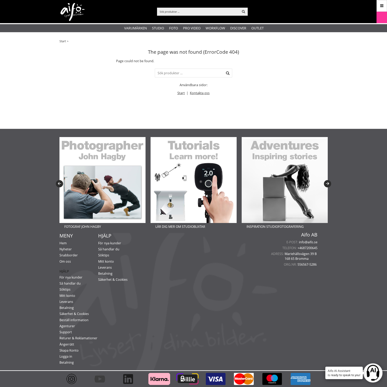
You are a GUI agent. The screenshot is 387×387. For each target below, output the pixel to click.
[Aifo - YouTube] (102, 379)
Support (65, 332)
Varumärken (135, 28)
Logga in (65, 356)
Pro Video (192, 28)
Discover (238, 28)
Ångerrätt (66, 344)
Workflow (215, 28)
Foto (173, 28)
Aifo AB (309, 234)
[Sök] (227, 73)
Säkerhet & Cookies (74, 314)
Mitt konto (67, 295)
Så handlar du (70, 283)
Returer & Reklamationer (78, 338)
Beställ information (73, 320)
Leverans (66, 301)
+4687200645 (307, 248)
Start (62, 41)
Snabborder (68, 255)
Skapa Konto (69, 350)
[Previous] (59, 183)
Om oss (65, 261)
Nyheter (65, 249)
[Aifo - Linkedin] (130, 379)
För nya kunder (70, 277)
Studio (158, 28)
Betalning (66, 307)
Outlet (257, 28)
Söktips (65, 289)
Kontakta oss (200, 93)
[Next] (327, 183)
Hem (63, 243)
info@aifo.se (308, 242)
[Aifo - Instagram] (73, 379)
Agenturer (67, 326)
